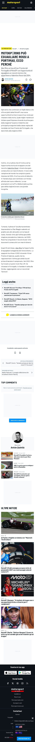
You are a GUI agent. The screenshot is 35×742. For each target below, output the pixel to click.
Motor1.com (17, 697)
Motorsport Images (20, 218)
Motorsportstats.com (17, 706)
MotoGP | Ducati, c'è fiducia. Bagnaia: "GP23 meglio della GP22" (18, 300)
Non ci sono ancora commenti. (17, 388)
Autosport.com (17, 703)
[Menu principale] (3, 2)
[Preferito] (26, 79)
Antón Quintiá (9, 78)
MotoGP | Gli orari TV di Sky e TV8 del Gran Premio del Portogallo (17, 288)
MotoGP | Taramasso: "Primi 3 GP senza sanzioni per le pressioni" (16, 294)
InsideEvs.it (17, 694)
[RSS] (27, 683)
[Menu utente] (31, 3)
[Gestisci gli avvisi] (20, 353)
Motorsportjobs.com (17, 700)
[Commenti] (31, 79)
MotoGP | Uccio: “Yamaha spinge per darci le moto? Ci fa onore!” (18, 305)
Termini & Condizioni (11, 732)
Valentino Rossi (12, 168)
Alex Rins (18, 248)
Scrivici (17, 714)
